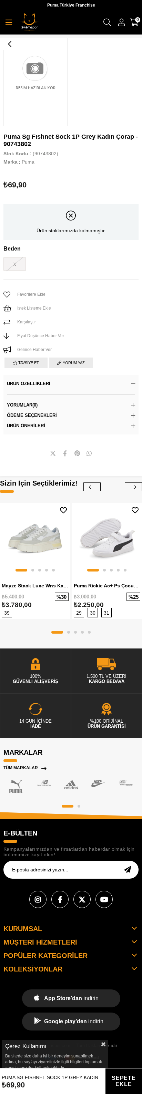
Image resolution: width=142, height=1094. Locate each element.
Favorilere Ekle (63, 510)
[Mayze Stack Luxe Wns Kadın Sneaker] (35, 538)
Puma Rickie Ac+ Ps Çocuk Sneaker (107, 585)
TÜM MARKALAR (20, 767)
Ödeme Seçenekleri (32, 415)
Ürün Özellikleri (28, 383)
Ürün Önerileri (26, 425)
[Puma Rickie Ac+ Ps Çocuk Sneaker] (107, 538)
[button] (21, 570)
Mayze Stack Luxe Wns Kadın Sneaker (35, 585)
